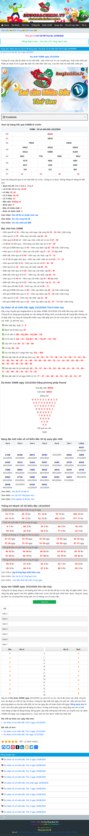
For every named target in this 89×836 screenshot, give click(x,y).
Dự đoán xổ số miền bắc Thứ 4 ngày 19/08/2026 (25, 806)
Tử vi (84, 25)
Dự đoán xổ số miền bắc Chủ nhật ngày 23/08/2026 (26, 783)
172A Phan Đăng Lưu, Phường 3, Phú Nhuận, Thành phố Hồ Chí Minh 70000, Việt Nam (47, 832)
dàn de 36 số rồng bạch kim (24, 576)
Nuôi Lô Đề (47, 25)
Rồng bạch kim (77, 704)
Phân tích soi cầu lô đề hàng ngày (23, 49)
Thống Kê (35, 25)
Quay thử (58, 25)
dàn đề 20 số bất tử (20, 491)
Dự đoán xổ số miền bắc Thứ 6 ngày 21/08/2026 (25, 794)
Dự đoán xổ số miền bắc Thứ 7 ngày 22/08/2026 (25, 789)
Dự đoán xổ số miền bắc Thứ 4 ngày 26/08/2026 (25, 765)
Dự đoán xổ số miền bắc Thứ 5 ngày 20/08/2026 (25, 800)
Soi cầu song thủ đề (21, 219)
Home (6, 25)
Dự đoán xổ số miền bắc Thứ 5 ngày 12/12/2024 (24, 722)
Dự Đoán (15, 25)
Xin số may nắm (72, 25)
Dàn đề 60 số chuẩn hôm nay (25, 215)
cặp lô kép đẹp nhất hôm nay (26, 572)
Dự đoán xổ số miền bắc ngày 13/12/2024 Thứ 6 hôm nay (32, 307)
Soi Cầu (25, 25)
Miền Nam (29, 30)
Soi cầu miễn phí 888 (21, 223)
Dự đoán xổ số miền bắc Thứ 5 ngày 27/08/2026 (25, 759)
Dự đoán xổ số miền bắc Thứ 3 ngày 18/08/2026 (25, 812)
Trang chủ (5, 49)
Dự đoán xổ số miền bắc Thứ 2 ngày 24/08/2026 (25, 777)
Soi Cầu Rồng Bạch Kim (50, 822)
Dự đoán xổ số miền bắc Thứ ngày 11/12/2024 (24, 734)
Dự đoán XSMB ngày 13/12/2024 (44, 57)
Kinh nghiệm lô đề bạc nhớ (22, 499)
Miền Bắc (5, 30)
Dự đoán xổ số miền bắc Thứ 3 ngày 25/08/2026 (25, 771)
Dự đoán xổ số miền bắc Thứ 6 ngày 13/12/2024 (17, 52)
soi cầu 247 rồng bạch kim (22, 495)
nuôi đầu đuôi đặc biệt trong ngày (27, 580)
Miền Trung (17, 30)
